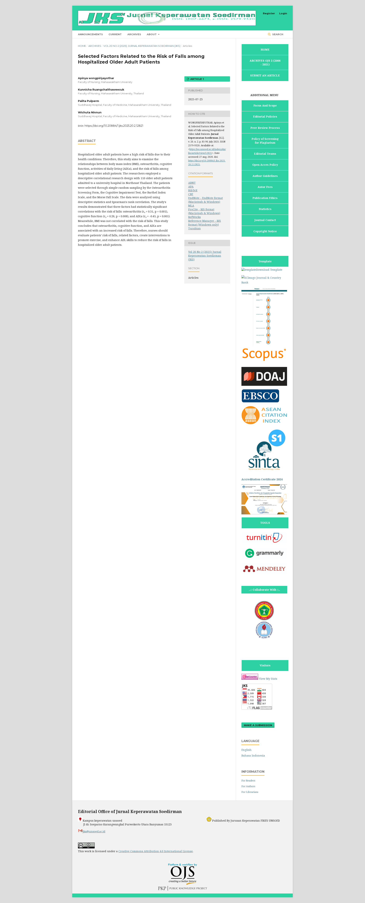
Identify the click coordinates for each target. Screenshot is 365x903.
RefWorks (194, 217)
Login (283, 13)
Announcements (90, 34)
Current (115, 34)
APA (191, 186)
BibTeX (192, 190)
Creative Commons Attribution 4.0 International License (155, 851)
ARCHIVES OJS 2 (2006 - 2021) (265, 62)
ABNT (192, 183)
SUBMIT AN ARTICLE (265, 75)
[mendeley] (264, 573)
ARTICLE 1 (197, 78)
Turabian (194, 228)
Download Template (269, 269)
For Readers (248, 780)
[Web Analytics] (249, 678)
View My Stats (268, 678)
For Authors (248, 786)
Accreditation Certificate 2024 (261, 479)
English (246, 750)
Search (277, 34)
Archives (134, 34)
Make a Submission (258, 725)
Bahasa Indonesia (253, 755)
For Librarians (249, 792)
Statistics (265, 209)
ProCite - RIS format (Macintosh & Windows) (204, 211)
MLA (191, 205)
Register (269, 13)
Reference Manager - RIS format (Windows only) (204, 222)
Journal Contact (265, 220)
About (152, 34)
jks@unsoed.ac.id (94, 831)
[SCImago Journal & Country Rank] (264, 282)
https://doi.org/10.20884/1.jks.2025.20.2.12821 (114, 125)
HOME (265, 49)
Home (82, 45)
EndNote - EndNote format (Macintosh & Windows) (205, 200)
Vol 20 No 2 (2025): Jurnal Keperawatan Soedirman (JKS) (141, 45)
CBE (190, 194)
